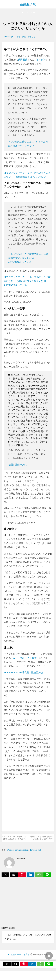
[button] (28, 12)
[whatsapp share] (39, 876)
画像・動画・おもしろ (26, 37)
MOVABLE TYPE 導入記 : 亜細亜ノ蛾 (23, 672)
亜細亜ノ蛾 (28, 4)
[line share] (47, 876)
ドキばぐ (41, 59)
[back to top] (49, 956)
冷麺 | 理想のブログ (18, 464)
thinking (33, 850)
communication (21, 850)
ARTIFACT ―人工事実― (26, 658)
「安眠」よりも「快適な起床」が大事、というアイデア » (41, 838)
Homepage (8, 37)
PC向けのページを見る (18, 954)
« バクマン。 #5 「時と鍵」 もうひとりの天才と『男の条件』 (14, 838)
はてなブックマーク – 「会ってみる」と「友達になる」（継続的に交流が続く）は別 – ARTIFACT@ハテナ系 (27, 281)
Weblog (10, 850)
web (39, 850)
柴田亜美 (22, 59)
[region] (30, 806)
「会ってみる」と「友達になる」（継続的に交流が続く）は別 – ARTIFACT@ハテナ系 (28, 258)
